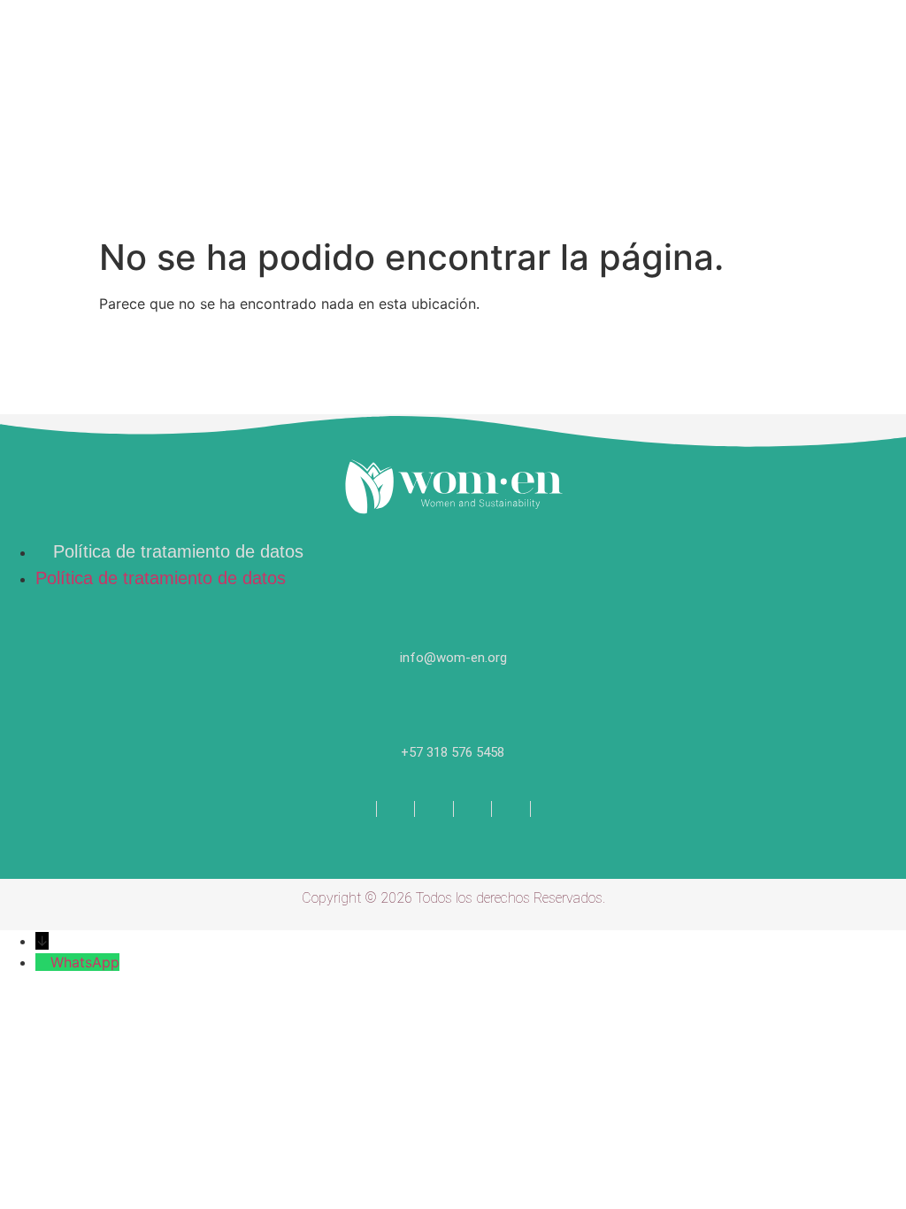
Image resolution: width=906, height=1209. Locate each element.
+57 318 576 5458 (452, 752)
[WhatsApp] (42, 962)
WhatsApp (84, 962)
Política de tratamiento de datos (178, 551)
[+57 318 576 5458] (453, 710)
